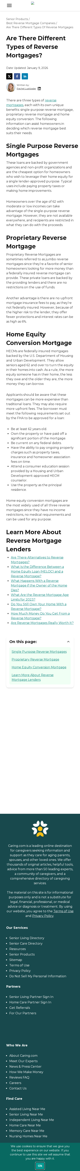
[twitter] (9, 76)
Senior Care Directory (26, 943)
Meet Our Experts (23, 1061)
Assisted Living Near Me (27, 1109)
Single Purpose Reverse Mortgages (39, 652)
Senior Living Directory (26, 938)
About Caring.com (23, 1056)
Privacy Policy (42, 916)
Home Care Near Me (25, 1125)
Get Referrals (19, 1008)
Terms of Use (63, 911)
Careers (15, 1083)
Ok (40, 1165)
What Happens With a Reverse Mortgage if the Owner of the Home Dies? (39, 585)
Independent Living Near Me (31, 1120)
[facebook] (17, 76)
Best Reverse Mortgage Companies (30, 23)
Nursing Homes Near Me (28, 1136)
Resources (17, 949)
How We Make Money (26, 1072)
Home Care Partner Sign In (30, 1002)
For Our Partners (22, 1013)
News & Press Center (25, 1066)
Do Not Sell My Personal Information (37, 976)
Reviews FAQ (19, 1077)
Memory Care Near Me (26, 1131)
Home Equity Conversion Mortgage (39, 667)
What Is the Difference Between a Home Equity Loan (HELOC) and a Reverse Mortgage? (37, 571)
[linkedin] (25, 76)
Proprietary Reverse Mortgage (35, 659)
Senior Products (17, 19)
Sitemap (15, 960)
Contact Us (17, 1088)
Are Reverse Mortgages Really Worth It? (42, 623)
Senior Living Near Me (26, 1114)
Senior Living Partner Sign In (31, 997)
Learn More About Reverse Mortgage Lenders (33, 677)
